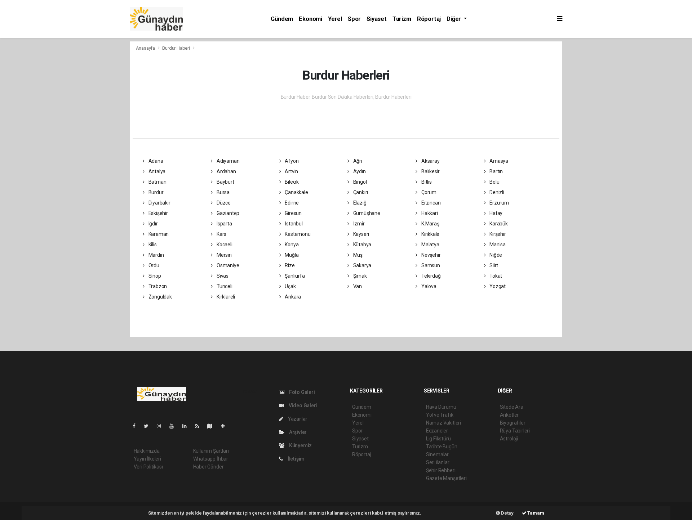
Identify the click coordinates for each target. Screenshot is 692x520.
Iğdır (152, 224)
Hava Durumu (441, 407)
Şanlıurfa (294, 276)
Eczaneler (437, 431)
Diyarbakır (158, 203)
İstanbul (293, 224)
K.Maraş (429, 224)
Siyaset (377, 18)
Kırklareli (225, 297)
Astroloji (509, 438)
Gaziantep (227, 213)
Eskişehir (157, 213)
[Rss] (200, 426)
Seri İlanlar (437, 462)
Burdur (155, 192)
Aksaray (429, 161)
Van (357, 286)
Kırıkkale (429, 234)
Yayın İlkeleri (147, 459)
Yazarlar (297, 419)
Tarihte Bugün (441, 446)
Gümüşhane (366, 213)
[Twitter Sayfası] (149, 426)
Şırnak (359, 276)
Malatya (429, 244)
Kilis (152, 244)
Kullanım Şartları (211, 451)
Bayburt (225, 182)
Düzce (223, 203)
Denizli (496, 192)
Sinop (154, 276)
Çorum (428, 192)
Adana (155, 161)
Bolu (493, 182)
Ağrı (357, 161)
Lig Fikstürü (438, 438)
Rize (289, 265)
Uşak (290, 286)
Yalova (428, 286)
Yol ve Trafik (439, 415)
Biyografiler (512, 423)
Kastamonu (297, 234)
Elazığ (359, 203)
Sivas (222, 276)
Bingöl (359, 182)
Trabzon (157, 286)
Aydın (359, 171)
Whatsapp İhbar (210, 459)
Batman (156, 182)
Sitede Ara (511, 407)
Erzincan (430, 203)
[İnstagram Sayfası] (162, 426)
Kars (221, 234)
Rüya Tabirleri (515, 431)
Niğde (495, 255)
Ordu (153, 265)
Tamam (535, 513)
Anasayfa (146, 48)
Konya (291, 244)
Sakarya (361, 265)
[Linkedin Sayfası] (187, 426)
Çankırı (360, 192)
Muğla (291, 255)
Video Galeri (302, 405)
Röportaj (429, 18)
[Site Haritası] (212, 426)
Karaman (158, 234)
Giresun (292, 213)
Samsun (430, 265)
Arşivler (297, 432)
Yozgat (497, 286)
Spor (354, 18)
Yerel (335, 18)
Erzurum (498, 203)
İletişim (296, 459)
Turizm (401, 18)
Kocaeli (224, 244)
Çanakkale (296, 192)
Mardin (155, 255)
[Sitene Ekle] (226, 426)
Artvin (291, 171)
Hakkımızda (147, 451)
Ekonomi (310, 18)
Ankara (292, 297)
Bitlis (425, 182)
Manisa (497, 244)
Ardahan (226, 171)
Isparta (224, 224)
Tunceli (224, 286)
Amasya (498, 161)
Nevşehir (430, 255)
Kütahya (361, 244)
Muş (357, 255)
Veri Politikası (148, 467)
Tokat (495, 276)
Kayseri (360, 234)
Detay (507, 513)
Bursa (223, 192)
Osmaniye (227, 265)
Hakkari (429, 213)
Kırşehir (497, 234)
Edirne (291, 203)
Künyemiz (300, 445)
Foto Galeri (301, 392)
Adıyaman (227, 161)
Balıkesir (430, 171)
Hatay (495, 213)
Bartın (495, 171)
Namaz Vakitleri (443, 423)
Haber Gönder (208, 467)
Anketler (509, 415)
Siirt (493, 265)
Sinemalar (437, 454)
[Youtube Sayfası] (174, 426)
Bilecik (291, 182)
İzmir (358, 224)
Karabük (497, 224)
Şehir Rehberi (441, 470)
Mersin (223, 255)
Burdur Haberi (176, 48)
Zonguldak (159, 297)
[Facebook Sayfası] (137, 426)
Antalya (156, 171)
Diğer (454, 18)
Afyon (291, 161)
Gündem (282, 18)
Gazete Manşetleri (446, 478)
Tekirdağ (430, 276)
